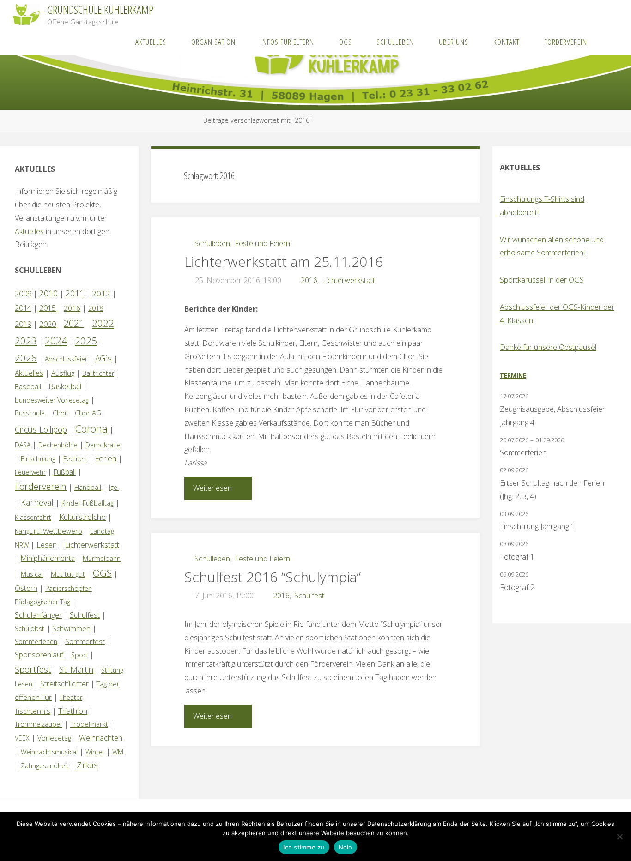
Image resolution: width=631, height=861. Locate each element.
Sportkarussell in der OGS (542, 280)
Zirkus (87, 765)
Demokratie (103, 444)
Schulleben (212, 243)
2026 (26, 357)
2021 (74, 323)
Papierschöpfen (68, 588)
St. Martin (76, 669)
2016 (309, 280)
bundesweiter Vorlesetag (52, 400)
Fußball (65, 472)
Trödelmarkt (89, 724)
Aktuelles (29, 231)
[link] (608, 41)
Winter (94, 751)
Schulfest (309, 595)
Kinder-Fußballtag (87, 503)
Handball (87, 487)
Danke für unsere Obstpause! (548, 347)
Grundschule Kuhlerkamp (100, 9)
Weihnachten (100, 737)
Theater (71, 697)
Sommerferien (36, 641)
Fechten (75, 458)
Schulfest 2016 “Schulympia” (272, 576)
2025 (86, 340)
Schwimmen (71, 628)
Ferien (105, 458)
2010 (48, 293)
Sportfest (33, 669)
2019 (23, 324)
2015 (47, 308)
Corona (91, 428)
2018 (95, 308)
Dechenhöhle (58, 444)
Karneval (37, 502)
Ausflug (62, 373)
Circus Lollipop (41, 429)
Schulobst (29, 628)
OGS (102, 573)
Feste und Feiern (262, 243)
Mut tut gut (68, 573)
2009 (23, 294)
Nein (345, 847)
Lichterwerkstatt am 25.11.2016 (283, 261)
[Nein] (619, 836)
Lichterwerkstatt (348, 280)
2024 (56, 340)
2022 (103, 323)
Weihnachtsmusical (49, 751)
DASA (22, 444)
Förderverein (41, 486)
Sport (79, 654)
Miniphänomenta (48, 558)
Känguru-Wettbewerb (48, 531)
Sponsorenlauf (39, 655)
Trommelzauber (38, 724)
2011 (75, 293)
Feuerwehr (30, 472)
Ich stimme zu (303, 847)
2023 (26, 340)
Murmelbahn (102, 558)
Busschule (30, 413)
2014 (23, 307)
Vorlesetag (54, 737)
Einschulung (38, 458)
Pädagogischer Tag (42, 601)
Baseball (28, 386)
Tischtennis (32, 711)
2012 (101, 293)
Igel (114, 487)
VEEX (22, 738)
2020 (47, 324)
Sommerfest (85, 641)
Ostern (26, 588)
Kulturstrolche (82, 517)
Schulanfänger (38, 615)
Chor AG (88, 412)
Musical (32, 574)
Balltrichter (98, 373)
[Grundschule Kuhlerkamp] (26, 14)
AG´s (103, 358)
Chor (60, 413)
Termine (513, 375)
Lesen (46, 545)
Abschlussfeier (66, 359)
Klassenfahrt (33, 517)
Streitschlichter (64, 684)
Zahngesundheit (45, 765)
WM (117, 751)
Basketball (65, 386)
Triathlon (72, 710)
